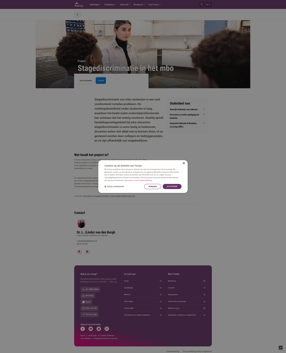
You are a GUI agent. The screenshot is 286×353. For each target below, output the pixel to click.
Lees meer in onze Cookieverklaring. (138, 180)
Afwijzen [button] (153, 186)
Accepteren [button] (172, 186)
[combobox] (184, 163)
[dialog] (143, 176)
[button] (114, 186)
